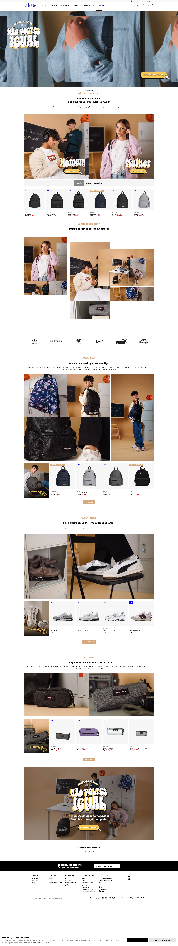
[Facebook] (128, 876)
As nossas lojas (137, 1)
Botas (33, 882)
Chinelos (34, 884)
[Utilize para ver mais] (56, 146)
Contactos (68, 880)
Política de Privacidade (88, 891)
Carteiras (51, 884)
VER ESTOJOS (89, 759)
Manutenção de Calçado (55, 882)
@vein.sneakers (89, 851)
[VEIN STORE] (30, 5)
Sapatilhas (98, 183)
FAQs (83, 878)
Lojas (66, 878)
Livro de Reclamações (71, 882)
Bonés (50, 880)
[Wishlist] (148, 5)
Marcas (76, 6)
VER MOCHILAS (89, 502)
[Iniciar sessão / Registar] (143, 5)
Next (151, 480)
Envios (83, 880)
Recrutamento (69, 886)
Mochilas (79, 183)
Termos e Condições (87, 889)
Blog (66, 884)
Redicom (60, 898)
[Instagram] (128, 878)
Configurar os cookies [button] (42, 942)
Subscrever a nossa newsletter (106, 866)
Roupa (88, 183)
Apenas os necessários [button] (162, 940)
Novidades (35, 878)
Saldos (102, 6)
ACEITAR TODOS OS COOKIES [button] (137, 940)
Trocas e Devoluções (87, 882)
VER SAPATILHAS (89, 641)
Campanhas (85, 887)
